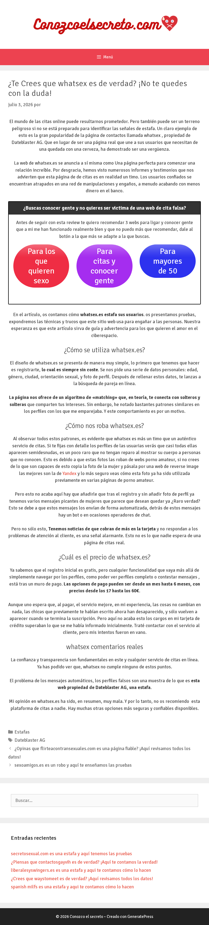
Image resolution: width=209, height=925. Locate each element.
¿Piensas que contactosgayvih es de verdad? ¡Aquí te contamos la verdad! (84, 862)
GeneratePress (140, 916)
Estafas (22, 732)
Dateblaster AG (29, 740)
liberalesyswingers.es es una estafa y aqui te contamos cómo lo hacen (81, 870)
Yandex (69, 473)
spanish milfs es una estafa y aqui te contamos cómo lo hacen (72, 887)
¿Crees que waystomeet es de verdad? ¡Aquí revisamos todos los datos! (82, 879)
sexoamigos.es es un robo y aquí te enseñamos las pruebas (73, 765)
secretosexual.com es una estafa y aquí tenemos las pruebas (71, 854)
